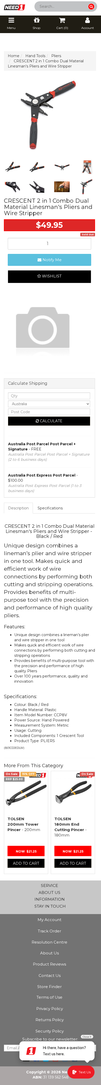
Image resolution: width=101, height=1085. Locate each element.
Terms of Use (49, 997)
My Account (49, 919)
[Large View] (12, 167)
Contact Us (50, 975)
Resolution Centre (49, 942)
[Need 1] (14, 5)
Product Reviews (49, 964)
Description (18, 508)
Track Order (49, 931)
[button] (49, 276)
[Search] (91, 6)
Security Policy (49, 1031)
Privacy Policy (49, 1008)
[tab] (18, 508)
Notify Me (51, 259)
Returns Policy (49, 1019)
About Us (49, 953)
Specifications (50, 508)
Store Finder (49, 986)
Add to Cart (26, 863)
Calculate (50, 421)
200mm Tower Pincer (24, 824)
